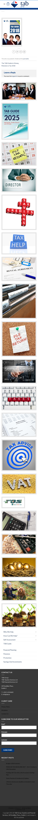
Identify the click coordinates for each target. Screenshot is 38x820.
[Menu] (4, 4)
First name (4, 732)
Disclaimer (4, 710)
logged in (14, 76)
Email (3, 724)
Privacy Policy (5, 707)
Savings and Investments (12, 662)
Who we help (8, 632)
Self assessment (9, 640)
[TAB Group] (22, 4)
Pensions (6, 654)
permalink (26, 59)
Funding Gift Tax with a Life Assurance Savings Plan (20, 774)
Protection (7, 658)
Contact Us (4, 714)
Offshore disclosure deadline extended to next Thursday (20, 783)
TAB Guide (7, 644)
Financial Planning (9, 650)
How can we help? (10, 636)
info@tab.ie (6, 694)
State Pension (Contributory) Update (17, 778)
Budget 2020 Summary (13, 763)
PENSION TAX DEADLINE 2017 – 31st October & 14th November (21, 768)
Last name (4, 740)
